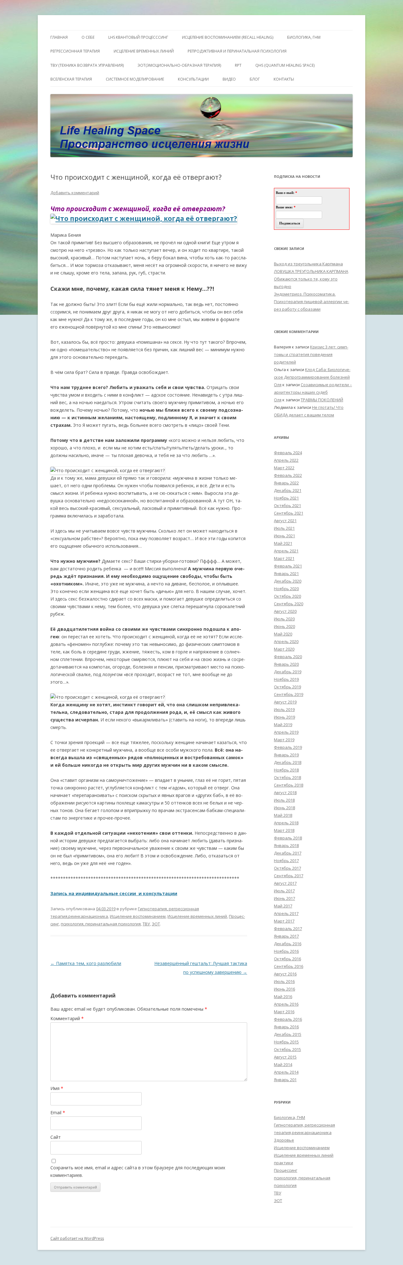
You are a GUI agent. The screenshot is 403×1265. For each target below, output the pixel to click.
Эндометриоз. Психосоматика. (305, 294)
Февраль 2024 (288, 452)
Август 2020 (285, 611)
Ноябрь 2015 (286, 1042)
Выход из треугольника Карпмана (308, 264)
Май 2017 (283, 906)
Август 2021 (285, 520)
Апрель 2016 (286, 1004)
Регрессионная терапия (75, 51)
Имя (56, 1088)
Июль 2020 (284, 619)
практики (283, 1163)
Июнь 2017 (284, 898)
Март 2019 (284, 740)
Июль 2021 (284, 528)
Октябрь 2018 (287, 777)
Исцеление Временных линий (144, 51)
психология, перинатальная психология (101, 924)
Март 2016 (284, 1011)
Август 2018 (285, 792)
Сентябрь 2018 (288, 785)
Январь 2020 (286, 664)
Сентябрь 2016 (288, 966)
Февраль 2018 (288, 838)
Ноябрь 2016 (286, 951)
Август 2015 (285, 1057)
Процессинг (285, 1170)
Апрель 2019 (286, 732)
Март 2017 (284, 921)
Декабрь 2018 (287, 762)
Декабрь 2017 (287, 853)
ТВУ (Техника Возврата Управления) (87, 65)
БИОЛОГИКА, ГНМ (304, 37)
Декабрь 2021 (287, 490)
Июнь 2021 (284, 536)
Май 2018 (283, 815)
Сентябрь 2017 (288, 875)
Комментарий (67, 1018)
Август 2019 (285, 702)
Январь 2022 (286, 483)
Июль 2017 (284, 891)
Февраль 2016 (288, 1019)
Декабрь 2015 (287, 1034)
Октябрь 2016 (287, 959)
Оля (277, 384)
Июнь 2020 (284, 626)
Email (57, 1112)
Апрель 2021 (286, 551)
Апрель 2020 (286, 641)
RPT (238, 65)
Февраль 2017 (288, 928)
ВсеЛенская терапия (71, 79)
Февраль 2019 (288, 747)
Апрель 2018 (286, 823)
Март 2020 (284, 649)
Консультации (193, 79)
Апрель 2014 (286, 1072)
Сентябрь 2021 (288, 513)
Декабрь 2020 (287, 581)
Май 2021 (283, 543)
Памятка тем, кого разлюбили (85, 963)
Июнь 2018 (284, 807)
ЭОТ (156, 924)
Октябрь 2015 (287, 1049)
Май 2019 (283, 724)
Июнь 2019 (284, 717)
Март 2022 (284, 468)
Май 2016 (283, 996)
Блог (255, 79)
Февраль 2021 (288, 566)
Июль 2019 (284, 709)
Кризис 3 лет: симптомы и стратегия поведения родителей (311, 354)
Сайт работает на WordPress (77, 1238)
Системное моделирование (135, 79)
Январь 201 (285, 1079)
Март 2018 (284, 830)
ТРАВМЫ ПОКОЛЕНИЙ (322, 400)
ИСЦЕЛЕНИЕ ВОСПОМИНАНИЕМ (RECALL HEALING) (227, 37)
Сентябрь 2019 (288, 694)
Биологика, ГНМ (289, 1117)
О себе (88, 37)
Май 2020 (283, 634)
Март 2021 (284, 558)
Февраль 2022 (288, 475)
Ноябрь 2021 (286, 498)
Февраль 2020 (288, 656)
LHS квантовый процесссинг (138, 37)
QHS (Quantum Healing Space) (285, 65)
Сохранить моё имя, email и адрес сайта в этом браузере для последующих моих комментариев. (137, 1171)
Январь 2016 (286, 1027)
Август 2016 (285, 974)
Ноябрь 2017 (286, 860)
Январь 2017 (286, 936)
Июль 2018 (284, 800)
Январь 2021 (286, 573)
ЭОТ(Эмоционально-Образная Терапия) (179, 65)
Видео (229, 79)
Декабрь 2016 (287, 943)
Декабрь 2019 (287, 672)
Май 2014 (283, 1064)
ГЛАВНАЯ (59, 37)
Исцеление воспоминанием (138, 916)
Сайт (55, 1137)
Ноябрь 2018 (286, 770)
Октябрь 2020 (287, 596)
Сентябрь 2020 (288, 604)
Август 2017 (285, 883)
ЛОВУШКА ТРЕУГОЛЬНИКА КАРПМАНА (311, 271)
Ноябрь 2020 (286, 588)
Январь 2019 (286, 755)
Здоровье (284, 1140)
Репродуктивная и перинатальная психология (237, 51)
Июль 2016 (284, 981)
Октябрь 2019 (287, 687)
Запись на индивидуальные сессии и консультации (113, 893)
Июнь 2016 (284, 989)
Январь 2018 (286, 845)
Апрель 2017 (286, 913)
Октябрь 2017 (287, 868)
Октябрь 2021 (287, 505)
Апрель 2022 (286, 460)
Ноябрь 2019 (286, 679)
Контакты (284, 79)
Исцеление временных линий (197, 916)
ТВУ (146, 924)
